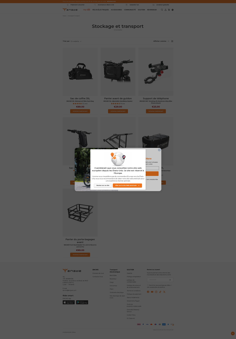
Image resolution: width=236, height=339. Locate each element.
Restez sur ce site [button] (103, 185)
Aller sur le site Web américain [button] (126, 185)
